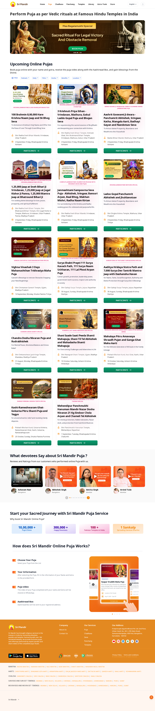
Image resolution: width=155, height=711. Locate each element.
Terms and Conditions (131, 655)
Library (91, 4)
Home (42, 4)
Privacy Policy (117, 655)
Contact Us (63, 633)
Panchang (71, 4)
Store (112, 4)
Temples (81, 4)
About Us (63, 630)
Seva (86, 637)
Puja (50, 4)
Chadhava (59, 4)
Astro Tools (102, 4)
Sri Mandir (12, 699)
